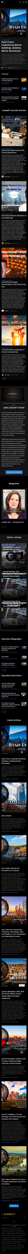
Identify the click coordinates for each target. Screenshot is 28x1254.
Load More (13, 1206)
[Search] (24, 1217)
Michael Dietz (7, 243)
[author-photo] (5, 67)
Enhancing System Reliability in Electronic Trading (10, 89)
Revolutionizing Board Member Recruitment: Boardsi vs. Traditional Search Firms (11, 550)
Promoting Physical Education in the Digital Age (14, 216)
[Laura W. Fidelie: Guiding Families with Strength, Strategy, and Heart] (23, 684)
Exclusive (5, 556)
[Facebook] (14, 1222)
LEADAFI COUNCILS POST (7, 82)
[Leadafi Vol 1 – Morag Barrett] (14, 504)
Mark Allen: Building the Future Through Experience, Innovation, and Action (14, 1181)
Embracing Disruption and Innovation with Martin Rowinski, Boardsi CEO (11, 695)
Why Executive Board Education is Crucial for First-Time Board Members (10, 98)
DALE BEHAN (5, 657)
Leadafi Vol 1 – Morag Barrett (13, 522)
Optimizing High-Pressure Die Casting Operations (13, 151)
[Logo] (3, 2)
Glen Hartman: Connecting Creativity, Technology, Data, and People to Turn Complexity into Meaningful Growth (13, 933)
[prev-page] (3, 379)
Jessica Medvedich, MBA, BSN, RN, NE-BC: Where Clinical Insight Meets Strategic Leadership (13, 995)
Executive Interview (5, 688)
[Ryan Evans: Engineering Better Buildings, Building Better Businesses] (14, 23)
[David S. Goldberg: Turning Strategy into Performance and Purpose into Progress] (14, 1096)
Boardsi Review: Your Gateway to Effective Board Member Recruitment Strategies (13, 575)
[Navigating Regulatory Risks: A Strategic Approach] (23, 80)
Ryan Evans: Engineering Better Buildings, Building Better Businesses (12, 46)
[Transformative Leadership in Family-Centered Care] (14, 330)
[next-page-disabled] (5, 527)
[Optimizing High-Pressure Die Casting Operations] (14, 131)
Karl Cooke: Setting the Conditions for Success (8, 664)
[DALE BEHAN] (23, 657)
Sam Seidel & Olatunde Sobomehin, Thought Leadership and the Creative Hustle (11, 704)
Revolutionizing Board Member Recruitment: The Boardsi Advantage (13, 603)
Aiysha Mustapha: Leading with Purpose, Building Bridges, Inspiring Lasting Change (14, 1061)
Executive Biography (6, 40)
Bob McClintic (7, 176)
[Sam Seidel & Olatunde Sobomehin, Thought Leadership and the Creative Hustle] (23, 704)
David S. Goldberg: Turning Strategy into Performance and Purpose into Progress (14, 1116)
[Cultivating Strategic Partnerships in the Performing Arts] (14, 263)
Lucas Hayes (7, 374)
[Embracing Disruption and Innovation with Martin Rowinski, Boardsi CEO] (23, 694)
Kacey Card (10, 67)
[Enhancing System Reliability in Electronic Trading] (23, 89)
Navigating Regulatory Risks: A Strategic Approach (10, 79)
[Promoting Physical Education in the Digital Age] (14, 196)
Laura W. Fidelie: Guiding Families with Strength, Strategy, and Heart (8, 685)
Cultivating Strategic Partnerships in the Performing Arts (14, 284)
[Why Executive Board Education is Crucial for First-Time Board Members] (23, 98)
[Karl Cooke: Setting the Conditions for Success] (23, 664)
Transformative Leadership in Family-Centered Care (13, 351)
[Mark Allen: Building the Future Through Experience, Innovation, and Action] (14, 1161)
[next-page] (5, 379)
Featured (3, 102)
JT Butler (6, 310)
